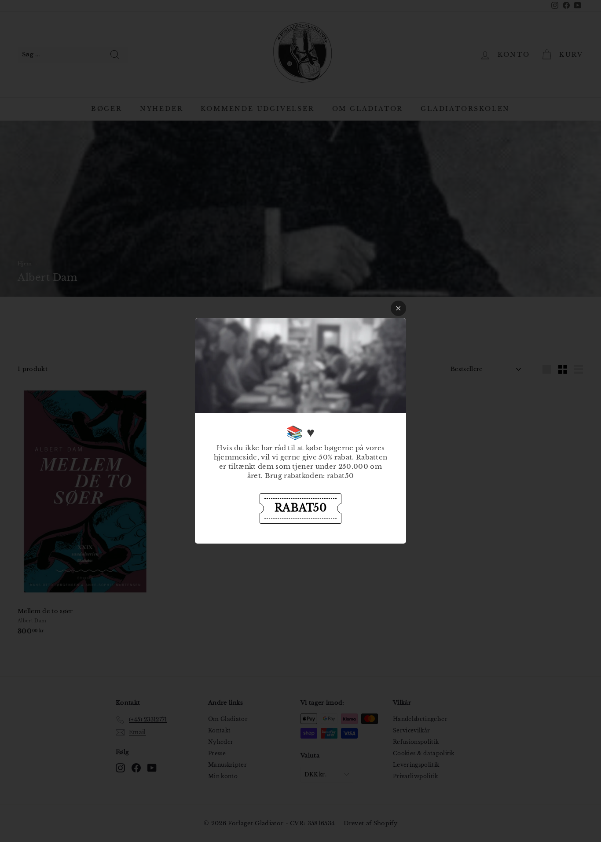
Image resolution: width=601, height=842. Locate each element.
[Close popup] (398, 308)
